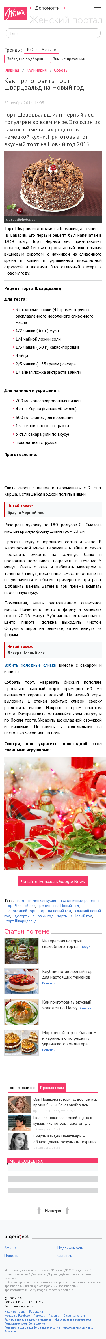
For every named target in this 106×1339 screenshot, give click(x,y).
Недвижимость (70, 1247)
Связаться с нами (74, 1315)
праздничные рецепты (79, 900)
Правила (54, 1315)
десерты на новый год (34, 915)
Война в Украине (41, 49)
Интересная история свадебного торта (62, 943)
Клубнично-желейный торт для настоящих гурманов (68, 974)
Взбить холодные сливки (30, 665)
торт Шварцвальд (22, 920)
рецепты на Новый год (59, 905)
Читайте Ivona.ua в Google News (53, 881)
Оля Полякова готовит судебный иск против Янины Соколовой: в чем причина (65, 1105)
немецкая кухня (42, 900)
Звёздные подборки (25, 58)
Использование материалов (73, 1319)
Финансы (65, 1255)
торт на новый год (55, 910)
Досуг (85, 947)
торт (20, 900)
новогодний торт (21, 910)
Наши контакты (14, 1312)
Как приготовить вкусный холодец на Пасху (66, 1004)
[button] (53, 1211)
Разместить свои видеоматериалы (27, 1319)
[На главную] (66, 20)
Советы (61, 70)
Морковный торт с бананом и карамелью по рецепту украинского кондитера (69, 1038)
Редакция (36, 1312)
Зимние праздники (69, 58)
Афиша (10, 1247)
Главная (11, 70)
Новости (11, 1255)
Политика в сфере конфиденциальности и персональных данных (48, 1327)
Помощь (39, 1315)
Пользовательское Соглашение (24, 1323)
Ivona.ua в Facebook (17, 1315)
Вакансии (10, 1331)
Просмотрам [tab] (52, 1087)
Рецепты (49, 983)
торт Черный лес (21, 905)
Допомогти (47, 8)
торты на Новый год (75, 915)
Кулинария (36, 70)
